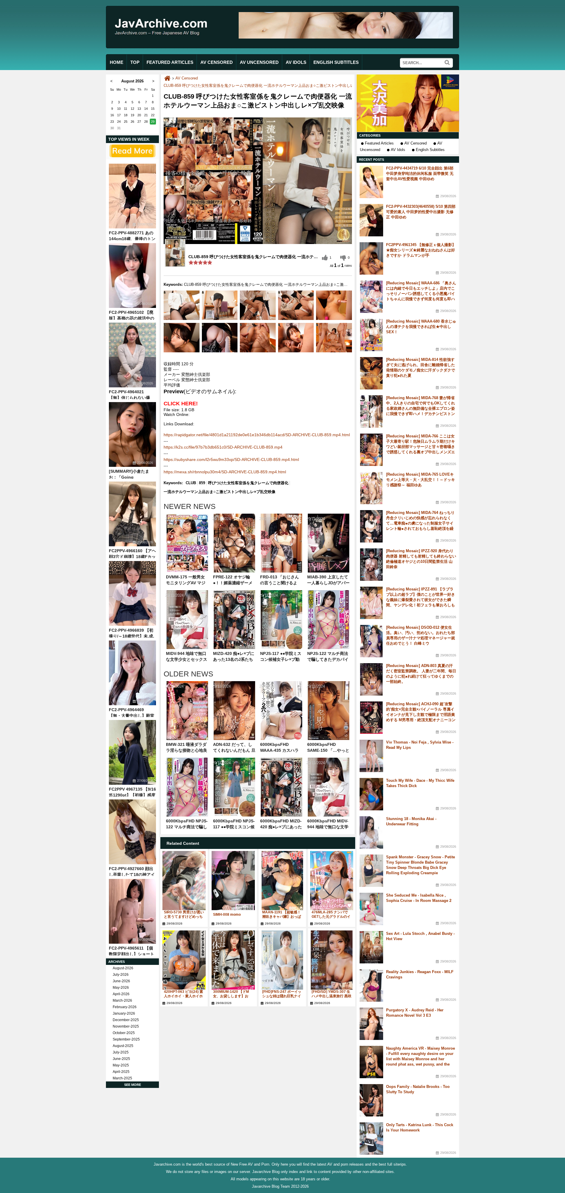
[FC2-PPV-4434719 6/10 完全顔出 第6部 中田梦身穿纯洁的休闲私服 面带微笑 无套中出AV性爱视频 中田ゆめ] (371, 182)
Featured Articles (379, 143)
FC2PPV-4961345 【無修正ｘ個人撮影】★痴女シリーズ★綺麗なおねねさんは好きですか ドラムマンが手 (421, 250)
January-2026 (124, 1013)
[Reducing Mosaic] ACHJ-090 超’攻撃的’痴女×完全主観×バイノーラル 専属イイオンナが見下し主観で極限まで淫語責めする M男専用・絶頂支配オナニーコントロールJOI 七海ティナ (421, 714)
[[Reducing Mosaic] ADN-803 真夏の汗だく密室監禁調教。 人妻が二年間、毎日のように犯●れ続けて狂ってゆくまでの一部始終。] (371, 679)
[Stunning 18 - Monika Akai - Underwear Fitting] (371, 832)
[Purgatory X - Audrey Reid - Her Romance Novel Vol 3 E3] (371, 1024)
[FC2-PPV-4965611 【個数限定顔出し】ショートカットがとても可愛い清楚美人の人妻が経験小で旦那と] (132, 911)
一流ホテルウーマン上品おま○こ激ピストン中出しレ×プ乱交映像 (219, 492)
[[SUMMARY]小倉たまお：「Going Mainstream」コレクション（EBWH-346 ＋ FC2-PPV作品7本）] (132, 434)
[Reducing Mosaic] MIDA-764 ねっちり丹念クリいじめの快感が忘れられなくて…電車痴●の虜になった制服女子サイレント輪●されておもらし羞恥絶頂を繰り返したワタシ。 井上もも (420, 523)
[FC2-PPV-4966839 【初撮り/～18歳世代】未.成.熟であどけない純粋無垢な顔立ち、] (132, 593)
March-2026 (122, 1000)
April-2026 (121, 994)
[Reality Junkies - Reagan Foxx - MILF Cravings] (371, 985)
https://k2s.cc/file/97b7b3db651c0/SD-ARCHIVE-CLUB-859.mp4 (223, 447)
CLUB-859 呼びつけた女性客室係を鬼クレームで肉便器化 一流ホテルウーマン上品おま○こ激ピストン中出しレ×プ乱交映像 (269, 85)
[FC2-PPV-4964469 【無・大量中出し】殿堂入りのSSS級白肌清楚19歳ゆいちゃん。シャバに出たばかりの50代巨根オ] (132, 673)
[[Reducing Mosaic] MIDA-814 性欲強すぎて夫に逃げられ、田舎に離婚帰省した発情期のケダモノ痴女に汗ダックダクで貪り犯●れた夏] (371, 373)
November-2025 (126, 1026)
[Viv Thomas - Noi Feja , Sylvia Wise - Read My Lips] (371, 756)
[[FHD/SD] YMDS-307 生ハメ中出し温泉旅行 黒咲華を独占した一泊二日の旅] (331, 960)
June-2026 (121, 981)
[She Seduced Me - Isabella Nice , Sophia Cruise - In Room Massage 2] (371, 909)
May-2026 (121, 987)
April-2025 (121, 1072)
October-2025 (124, 1033)
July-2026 (121, 975)
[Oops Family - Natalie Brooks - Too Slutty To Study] (371, 1100)
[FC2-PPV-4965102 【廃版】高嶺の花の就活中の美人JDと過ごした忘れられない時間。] (132, 275)
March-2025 (122, 1078)
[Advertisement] (408, 103)
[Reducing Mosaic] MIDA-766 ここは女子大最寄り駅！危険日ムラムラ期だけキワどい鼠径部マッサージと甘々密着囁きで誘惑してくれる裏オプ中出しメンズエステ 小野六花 (420, 446)
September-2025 (126, 1039)
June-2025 (121, 1059)
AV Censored (415, 143)
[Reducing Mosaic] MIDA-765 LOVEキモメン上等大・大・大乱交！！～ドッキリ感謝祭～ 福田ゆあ (420, 479)
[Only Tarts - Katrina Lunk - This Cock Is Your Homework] (371, 1138)
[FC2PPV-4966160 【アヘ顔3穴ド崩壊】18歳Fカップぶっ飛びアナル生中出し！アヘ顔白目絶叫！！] (132, 514)
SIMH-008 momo (227, 914)
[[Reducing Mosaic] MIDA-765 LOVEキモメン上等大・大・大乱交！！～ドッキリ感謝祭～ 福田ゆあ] (371, 488)
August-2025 (123, 1046)
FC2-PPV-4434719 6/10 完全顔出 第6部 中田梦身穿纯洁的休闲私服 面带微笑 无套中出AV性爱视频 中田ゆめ (419, 173)
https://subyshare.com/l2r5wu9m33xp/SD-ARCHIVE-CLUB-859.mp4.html (231, 459)
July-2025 (121, 1052)
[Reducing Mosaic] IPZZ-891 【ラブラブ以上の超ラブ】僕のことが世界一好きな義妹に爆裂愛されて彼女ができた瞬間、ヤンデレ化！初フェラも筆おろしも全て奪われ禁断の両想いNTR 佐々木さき (421, 600)
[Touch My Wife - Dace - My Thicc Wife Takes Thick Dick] (371, 794)
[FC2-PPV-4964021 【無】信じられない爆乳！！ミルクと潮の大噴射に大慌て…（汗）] (132, 355)
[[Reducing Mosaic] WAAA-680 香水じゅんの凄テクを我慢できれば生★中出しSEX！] (371, 335)
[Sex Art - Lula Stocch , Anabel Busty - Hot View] (371, 947)
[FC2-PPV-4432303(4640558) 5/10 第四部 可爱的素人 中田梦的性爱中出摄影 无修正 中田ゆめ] (371, 220)
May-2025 (121, 1065)
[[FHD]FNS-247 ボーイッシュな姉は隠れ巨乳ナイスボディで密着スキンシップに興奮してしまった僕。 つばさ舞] (282, 960)
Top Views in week (128, 139)
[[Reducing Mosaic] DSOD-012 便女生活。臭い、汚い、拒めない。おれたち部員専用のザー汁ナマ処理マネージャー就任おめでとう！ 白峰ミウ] (371, 641)
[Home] (167, 78)
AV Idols (398, 149)
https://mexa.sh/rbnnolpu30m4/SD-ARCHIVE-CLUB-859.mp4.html (225, 471)
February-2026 (125, 1007)
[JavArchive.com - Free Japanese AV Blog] (163, 41)
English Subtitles (430, 149)
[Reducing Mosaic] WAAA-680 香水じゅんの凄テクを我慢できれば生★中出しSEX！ (421, 326)
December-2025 (126, 1020)
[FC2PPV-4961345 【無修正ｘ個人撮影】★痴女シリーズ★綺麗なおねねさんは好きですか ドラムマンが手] (371, 258)
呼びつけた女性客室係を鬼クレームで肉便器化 (248, 483)
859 (202, 483)
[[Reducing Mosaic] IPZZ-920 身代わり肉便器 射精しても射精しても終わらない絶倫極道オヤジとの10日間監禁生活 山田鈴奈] (371, 564)
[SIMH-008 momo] (233, 880)
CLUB (191, 483)
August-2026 (123, 968)
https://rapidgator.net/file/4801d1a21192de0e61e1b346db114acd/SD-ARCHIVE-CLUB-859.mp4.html (257, 434)
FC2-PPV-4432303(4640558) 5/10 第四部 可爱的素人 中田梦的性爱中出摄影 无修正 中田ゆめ (421, 211)
